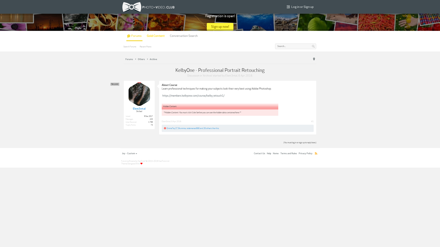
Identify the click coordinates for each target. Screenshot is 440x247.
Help (269, 153)
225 (151, 119)
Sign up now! (220, 27)
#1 (312, 121)
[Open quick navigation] (314, 59)
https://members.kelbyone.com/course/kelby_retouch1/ (193, 95)
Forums (136, 36)
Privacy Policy (305, 153)
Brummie (182, 128)
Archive (207, 75)
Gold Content (156, 36)
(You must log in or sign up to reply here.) (300, 143)
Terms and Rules (288, 153)
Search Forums (129, 46)
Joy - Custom (128, 153)
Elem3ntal (231, 75)
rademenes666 (193, 128)
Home (276, 153)
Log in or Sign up (302, 7)
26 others (207, 128)
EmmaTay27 (172, 128)
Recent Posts (145, 46)
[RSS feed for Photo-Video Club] (316, 153)
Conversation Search (184, 36)
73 (152, 125)
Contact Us (259, 153)
